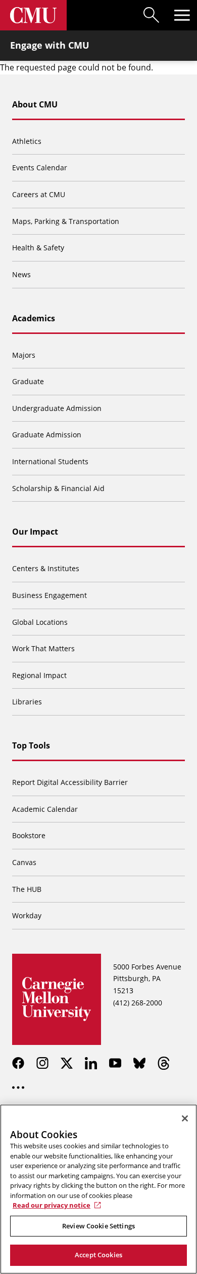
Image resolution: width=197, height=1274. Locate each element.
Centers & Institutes (45, 568)
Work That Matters (43, 648)
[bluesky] (139, 1063)
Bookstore (28, 835)
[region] (98, 1189)
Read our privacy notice (51, 1205)
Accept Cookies (98, 1254)
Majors (23, 355)
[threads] (164, 1063)
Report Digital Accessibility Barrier (70, 782)
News (21, 274)
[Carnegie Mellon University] (33, 15)
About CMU (35, 104)
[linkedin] (91, 1063)
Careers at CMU (38, 194)
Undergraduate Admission (57, 408)
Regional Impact (39, 675)
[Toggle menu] (182, 15)
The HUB (26, 889)
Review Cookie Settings (98, 1225)
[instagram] (42, 1063)
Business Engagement (49, 595)
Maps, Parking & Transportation (65, 221)
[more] (18, 1087)
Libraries (27, 701)
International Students (50, 461)
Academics (33, 318)
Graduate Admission (46, 434)
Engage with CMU (49, 45)
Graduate (28, 381)
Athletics (26, 141)
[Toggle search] (151, 15)
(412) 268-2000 (137, 1002)
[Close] (185, 1118)
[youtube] (115, 1063)
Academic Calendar (45, 809)
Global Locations (40, 622)
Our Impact (35, 531)
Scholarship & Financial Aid (58, 488)
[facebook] (18, 1063)
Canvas (24, 862)
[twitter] (67, 1063)
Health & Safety (38, 247)
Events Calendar (39, 167)
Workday (26, 915)
